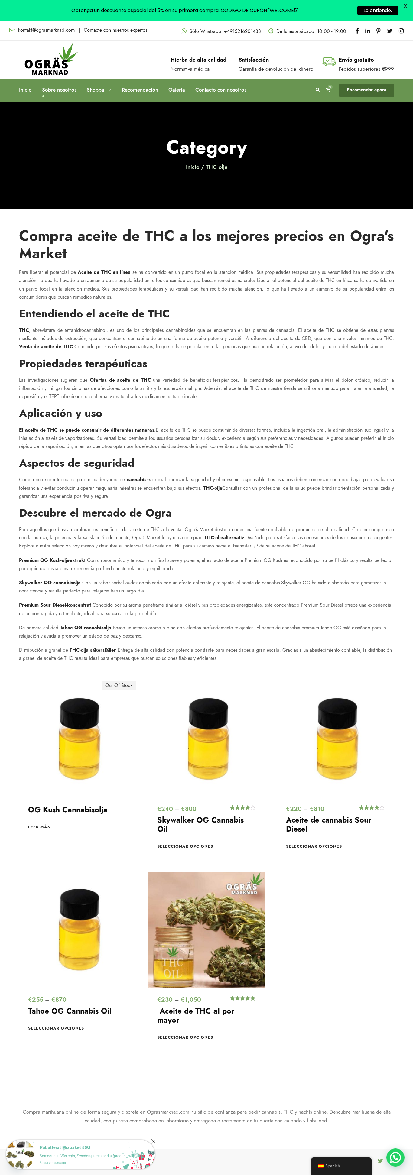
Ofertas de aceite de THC (120, 380)
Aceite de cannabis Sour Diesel (328, 824)
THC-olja (212, 488)
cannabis (136, 479)
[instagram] (401, 31)
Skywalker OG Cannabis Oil (200, 824)
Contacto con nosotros (220, 89)
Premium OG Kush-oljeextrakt (52, 560)
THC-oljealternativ (224, 537)
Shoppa (95, 89)
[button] (395, 1157)
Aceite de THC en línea (104, 272)
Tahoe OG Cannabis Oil (70, 1011)
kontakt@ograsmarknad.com (46, 30)
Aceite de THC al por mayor (195, 1015)
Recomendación (140, 89)
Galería (176, 89)
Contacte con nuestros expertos (115, 30)
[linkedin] (367, 31)
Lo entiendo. (377, 10)
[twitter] (389, 31)
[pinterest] (378, 31)
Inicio (25, 89)
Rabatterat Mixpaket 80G (65, 1147)
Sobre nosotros (59, 89)
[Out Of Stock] (77, 739)
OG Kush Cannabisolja (68, 809)
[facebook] (357, 31)
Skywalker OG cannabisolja (50, 582)
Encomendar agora (366, 90)
